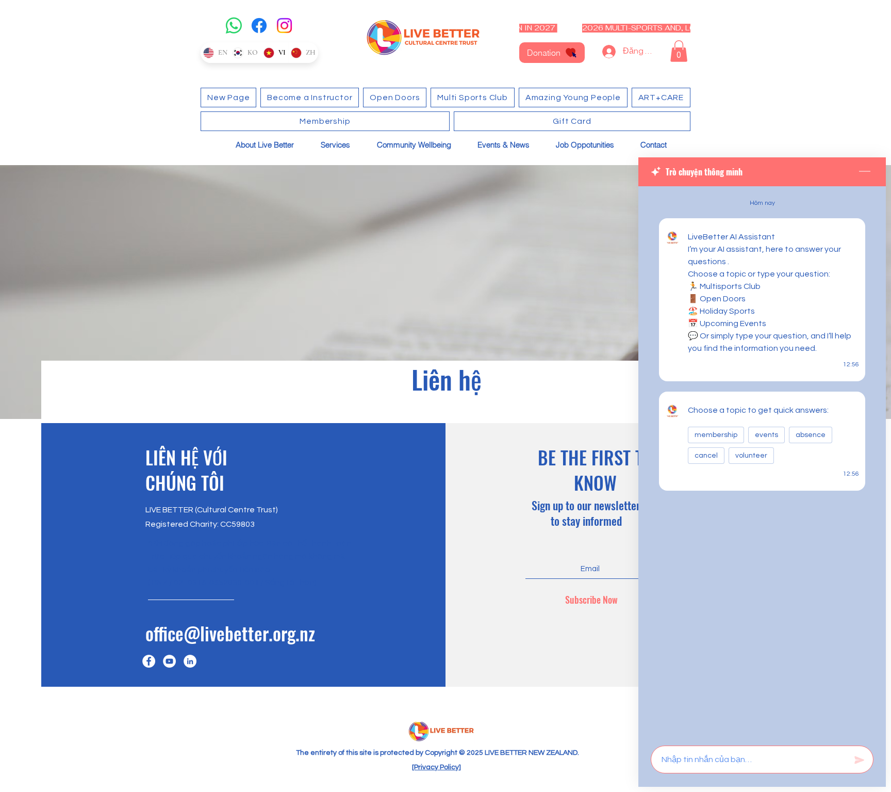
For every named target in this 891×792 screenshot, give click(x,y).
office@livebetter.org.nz (230, 633)
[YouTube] (169, 661)
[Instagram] (284, 25)
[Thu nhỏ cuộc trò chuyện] (864, 172)
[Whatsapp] (234, 25)
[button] (679, 51)
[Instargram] (190, 661)
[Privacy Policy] (436, 767)
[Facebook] (259, 25)
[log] (762, 462)
